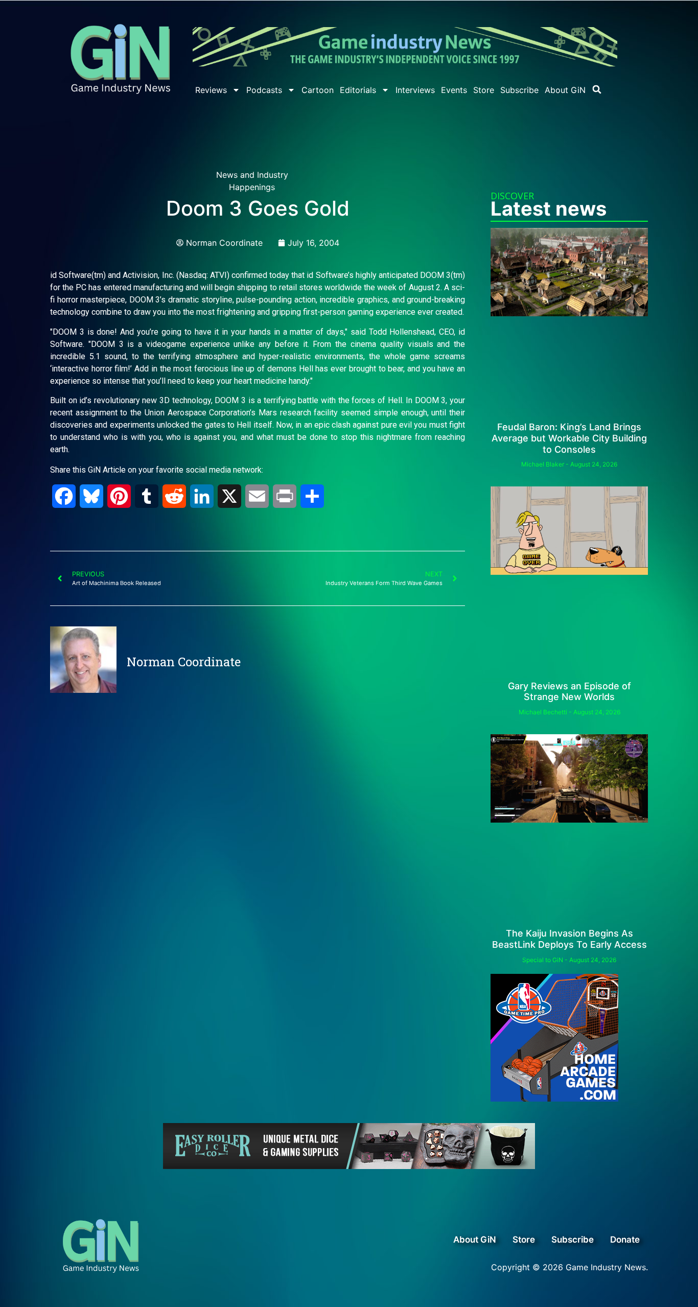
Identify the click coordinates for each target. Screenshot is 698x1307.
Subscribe (519, 90)
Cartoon (317, 90)
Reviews (211, 90)
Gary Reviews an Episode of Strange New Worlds (569, 692)
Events (454, 90)
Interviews (415, 90)
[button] (597, 89)
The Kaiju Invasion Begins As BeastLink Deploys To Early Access (569, 939)
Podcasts (264, 90)
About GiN (565, 90)
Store (483, 90)
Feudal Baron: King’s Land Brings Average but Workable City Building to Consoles (569, 438)
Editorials (358, 90)
